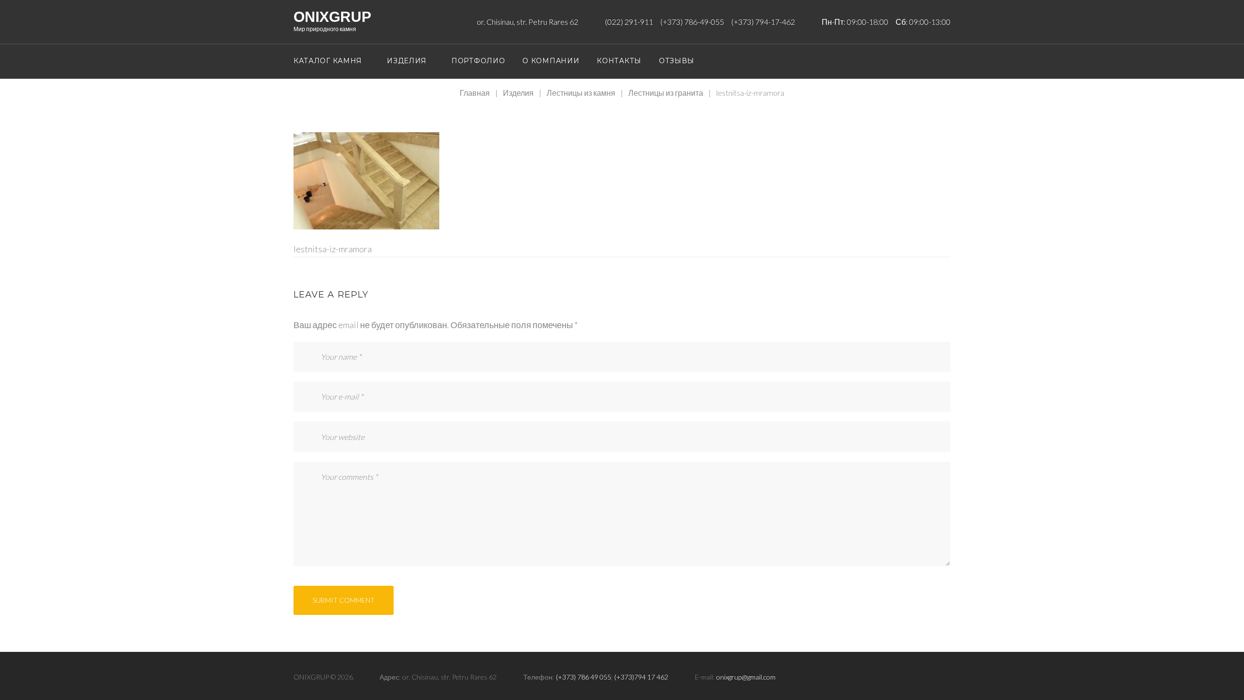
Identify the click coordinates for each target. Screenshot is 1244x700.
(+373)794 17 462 (641, 677)
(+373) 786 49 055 (583, 677)
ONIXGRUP (332, 17)
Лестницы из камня (581, 92)
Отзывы (676, 60)
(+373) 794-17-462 (763, 21)
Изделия (407, 60)
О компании (550, 60)
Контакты (619, 60)
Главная (475, 92)
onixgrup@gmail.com (746, 677)
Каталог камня (328, 60)
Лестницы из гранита (665, 92)
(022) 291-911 (629, 21)
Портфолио (478, 60)
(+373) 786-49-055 (692, 21)
